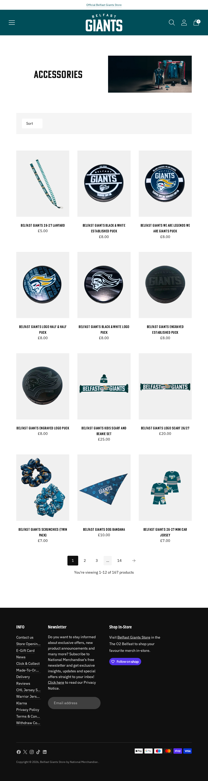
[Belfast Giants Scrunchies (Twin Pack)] (42, 487)
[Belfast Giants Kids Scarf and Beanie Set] (103, 386)
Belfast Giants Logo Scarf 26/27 (165, 428)
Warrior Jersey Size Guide (37, 696)
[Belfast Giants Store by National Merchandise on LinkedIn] (44, 753)
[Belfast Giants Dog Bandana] (103, 487)
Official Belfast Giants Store (104, 5)
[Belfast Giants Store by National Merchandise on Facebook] (18, 753)
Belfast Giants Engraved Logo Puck (42, 428)
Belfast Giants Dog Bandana (104, 529)
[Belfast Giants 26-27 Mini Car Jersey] (165, 487)
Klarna (21, 703)
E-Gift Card (25, 650)
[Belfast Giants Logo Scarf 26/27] (165, 386)
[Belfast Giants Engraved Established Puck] (165, 285)
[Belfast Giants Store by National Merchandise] (104, 22)
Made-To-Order (28, 670)
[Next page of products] (134, 560)
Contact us (25, 637)
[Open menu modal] (11, 22)
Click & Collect (28, 663)
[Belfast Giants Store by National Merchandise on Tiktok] (38, 753)
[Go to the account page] (184, 22)
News (21, 657)
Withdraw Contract (31, 722)
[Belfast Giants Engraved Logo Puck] (42, 386)
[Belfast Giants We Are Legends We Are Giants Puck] (165, 184)
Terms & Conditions (32, 716)
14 (119, 560)
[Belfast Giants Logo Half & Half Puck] (42, 285)
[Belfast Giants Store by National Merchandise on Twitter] (25, 753)
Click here (56, 682)
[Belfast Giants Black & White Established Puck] (103, 184)
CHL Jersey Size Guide (34, 690)
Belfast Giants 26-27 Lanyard (43, 225)
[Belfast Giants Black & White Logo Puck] (103, 285)
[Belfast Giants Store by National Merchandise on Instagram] (31, 753)
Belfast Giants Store (133, 637)
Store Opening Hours (33, 643)
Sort (29, 123)
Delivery (23, 676)
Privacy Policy (27, 709)
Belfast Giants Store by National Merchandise (69, 762)
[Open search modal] (172, 22)
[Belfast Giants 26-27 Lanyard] (42, 184)
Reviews (23, 683)
